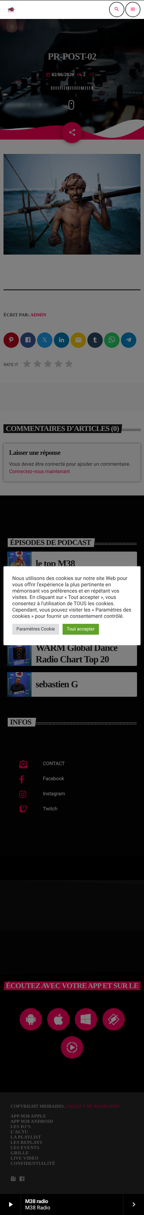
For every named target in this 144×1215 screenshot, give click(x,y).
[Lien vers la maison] (11, 9)
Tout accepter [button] (81, 629)
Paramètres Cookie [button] (35, 629)
